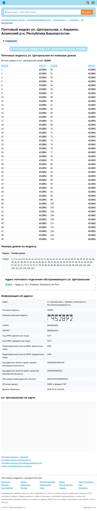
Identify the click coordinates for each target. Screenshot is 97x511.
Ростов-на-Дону (66, 485)
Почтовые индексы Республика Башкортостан (21, 463)
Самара (62, 488)
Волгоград (5, 482)
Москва (24, 488)
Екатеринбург (7, 488)
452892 (8, 284)
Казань (24, 482)
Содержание (11, 41)
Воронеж (5, 485)
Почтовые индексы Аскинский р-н (16, 460)
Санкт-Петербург (85, 482)
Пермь (62, 482)
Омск (42, 488)
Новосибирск (45, 485)
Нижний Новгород (47, 482)
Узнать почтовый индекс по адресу (16, 466)
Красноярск (26, 485)
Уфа (80, 485)
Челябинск (83, 488)
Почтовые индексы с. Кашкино (14, 457)
